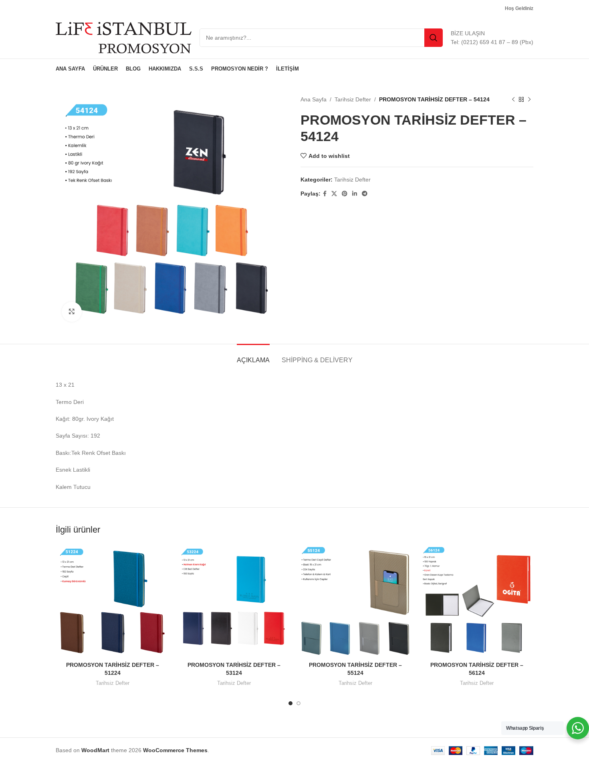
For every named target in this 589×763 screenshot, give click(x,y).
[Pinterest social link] (344, 193)
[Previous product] (513, 99)
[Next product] (529, 99)
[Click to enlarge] (72, 312)
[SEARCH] (433, 37)
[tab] (253, 356)
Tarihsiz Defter (353, 99)
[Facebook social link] (325, 193)
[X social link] (334, 193)
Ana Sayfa (314, 99)
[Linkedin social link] (354, 193)
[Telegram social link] (364, 193)
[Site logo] (124, 37)
